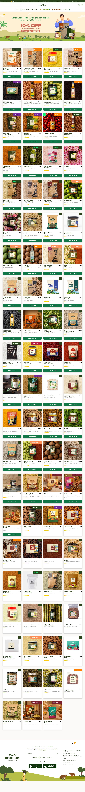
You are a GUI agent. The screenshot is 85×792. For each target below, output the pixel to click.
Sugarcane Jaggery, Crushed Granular (8, 134)
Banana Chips (27, 721)
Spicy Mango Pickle (67, 266)
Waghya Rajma (68, 624)
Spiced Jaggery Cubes (28, 527)
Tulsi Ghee (67, 428)
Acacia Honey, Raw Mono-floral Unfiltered (68, 233)
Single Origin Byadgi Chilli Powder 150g (67, 363)
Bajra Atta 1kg (48, 591)
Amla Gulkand (7, 493)
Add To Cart (12, 76)
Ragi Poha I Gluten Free (67, 298)
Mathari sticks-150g (48, 722)
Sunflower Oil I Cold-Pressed (7, 331)
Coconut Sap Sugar (27, 396)
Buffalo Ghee (6, 624)
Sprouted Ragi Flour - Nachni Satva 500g (48, 201)
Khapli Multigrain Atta (69, 69)
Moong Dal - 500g (8, 721)
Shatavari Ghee (68, 461)
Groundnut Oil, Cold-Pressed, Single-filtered (28, 102)
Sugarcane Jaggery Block (27, 134)
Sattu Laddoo (68, 526)
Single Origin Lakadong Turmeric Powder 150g (8, 592)
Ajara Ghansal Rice (7, 298)
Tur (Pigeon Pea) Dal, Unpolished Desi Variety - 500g (28, 494)
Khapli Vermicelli (69, 591)
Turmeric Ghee (48, 428)
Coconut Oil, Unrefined (27, 266)
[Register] (57, 753)
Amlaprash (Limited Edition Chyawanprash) (48, 102)
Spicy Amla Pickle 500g (28, 462)
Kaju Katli (46, 493)
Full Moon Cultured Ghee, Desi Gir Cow (28, 363)
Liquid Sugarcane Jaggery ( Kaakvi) (49, 624)
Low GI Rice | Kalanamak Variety (8, 363)
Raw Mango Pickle (8, 265)
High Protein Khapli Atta (6, 69)
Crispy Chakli (27, 330)
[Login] (75, 5)
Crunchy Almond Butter (48, 657)
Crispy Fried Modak (6, 527)
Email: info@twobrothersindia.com (69, 760)
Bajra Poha (47, 297)
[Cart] (81, 5)
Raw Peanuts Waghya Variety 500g (68, 689)
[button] (5, 72)
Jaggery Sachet (48, 526)
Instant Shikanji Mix (28, 657)
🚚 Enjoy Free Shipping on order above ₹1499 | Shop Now (39, 1)
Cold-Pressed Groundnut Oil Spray (68, 134)
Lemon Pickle (68, 200)
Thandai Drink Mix (28, 624)
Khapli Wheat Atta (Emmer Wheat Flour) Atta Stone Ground (29, 69)
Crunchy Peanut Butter (28, 233)
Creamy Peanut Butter (68, 560)
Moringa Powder (28, 166)
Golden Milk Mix (7, 428)
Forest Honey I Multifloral (7, 233)
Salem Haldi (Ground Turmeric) (6, 167)
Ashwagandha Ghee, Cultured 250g (28, 429)
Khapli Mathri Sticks (68, 657)
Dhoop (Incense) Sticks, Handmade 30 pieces (8, 657)
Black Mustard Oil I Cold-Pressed (69, 102)
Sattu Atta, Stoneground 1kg (8, 201)
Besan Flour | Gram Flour (27, 298)
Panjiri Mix (6, 689)
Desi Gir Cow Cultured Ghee (48, 69)
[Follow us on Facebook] (37, 761)
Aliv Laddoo (47, 559)
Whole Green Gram (47, 233)
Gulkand (66, 166)
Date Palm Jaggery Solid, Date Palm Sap (7, 102)
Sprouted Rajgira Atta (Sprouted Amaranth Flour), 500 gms (48, 266)
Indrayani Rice (7, 461)
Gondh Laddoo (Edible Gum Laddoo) (7, 560)
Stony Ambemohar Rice (69, 331)
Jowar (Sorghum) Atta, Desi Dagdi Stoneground (28, 201)
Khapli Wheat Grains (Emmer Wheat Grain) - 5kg (28, 592)
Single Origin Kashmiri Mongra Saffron (48, 363)
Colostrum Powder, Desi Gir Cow (68, 396)
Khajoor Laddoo (68, 493)
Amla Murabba (7, 395)
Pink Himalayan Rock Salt (48, 167)
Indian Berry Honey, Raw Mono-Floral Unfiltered (47, 331)
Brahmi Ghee (27, 689)
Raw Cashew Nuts (49, 395)
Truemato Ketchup (49, 133)
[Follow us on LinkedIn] (48, 761)
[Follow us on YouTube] (44, 761)
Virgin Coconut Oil (48, 462)
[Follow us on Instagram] (40, 761)
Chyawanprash (48, 689)
